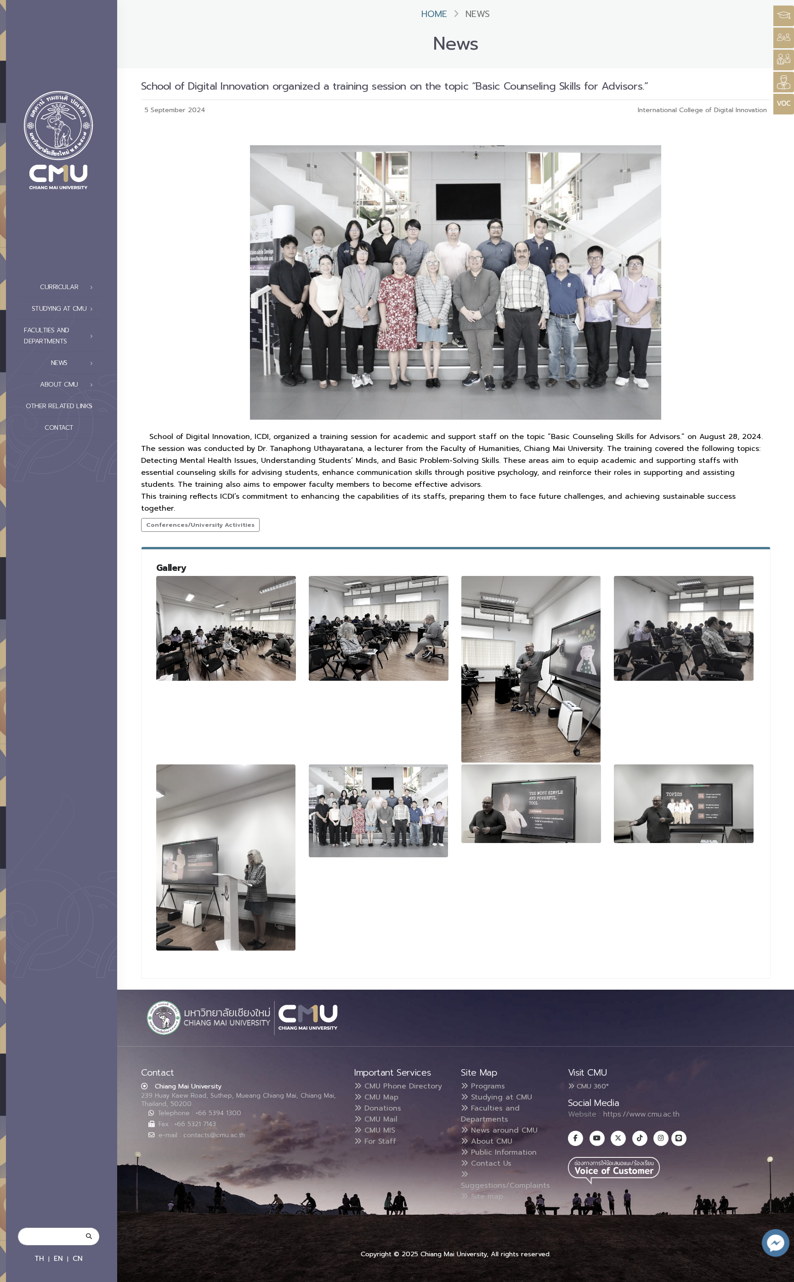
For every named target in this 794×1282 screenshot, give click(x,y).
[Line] (678, 1138)
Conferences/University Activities (200, 524)
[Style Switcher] (783, 38)
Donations (381, 1108)
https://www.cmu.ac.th (641, 1114)
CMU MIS (378, 1130)
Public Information (502, 1152)
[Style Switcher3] (783, 16)
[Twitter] (618, 1138)
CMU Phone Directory (402, 1086)
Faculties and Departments (490, 1114)
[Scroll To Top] (777, 1271)
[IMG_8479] (531, 669)
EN (58, 1258)
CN (78, 1258)
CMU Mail (379, 1119)
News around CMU (503, 1130)
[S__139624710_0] (684, 628)
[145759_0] (531, 803)
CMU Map (380, 1097)
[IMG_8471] (226, 628)
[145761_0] (684, 803)
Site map (485, 1196)
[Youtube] (597, 1138)
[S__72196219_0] (378, 811)
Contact (59, 428)
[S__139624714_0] (226, 857)
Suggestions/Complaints (505, 1185)
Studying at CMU (500, 1097)
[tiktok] (639, 1138)
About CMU (490, 1141)
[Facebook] (575, 1138)
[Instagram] (661, 1138)
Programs (486, 1086)
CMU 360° (591, 1086)
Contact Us (489, 1163)
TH (39, 1258)
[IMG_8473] (378, 628)
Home (434, 14)
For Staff (379, 1141)
